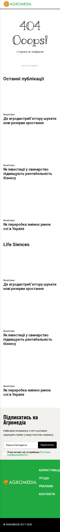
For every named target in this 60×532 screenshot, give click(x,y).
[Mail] (32, 506)
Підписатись (47, 445)
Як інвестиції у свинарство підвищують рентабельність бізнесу (27, 173)
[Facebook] (22, 506)
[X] (42, 506)
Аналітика (8, 114)
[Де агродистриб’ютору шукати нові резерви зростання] (30, 98)
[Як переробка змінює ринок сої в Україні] (30, 203)
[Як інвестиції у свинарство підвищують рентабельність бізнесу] (30, 148)
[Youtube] (52, 506)
